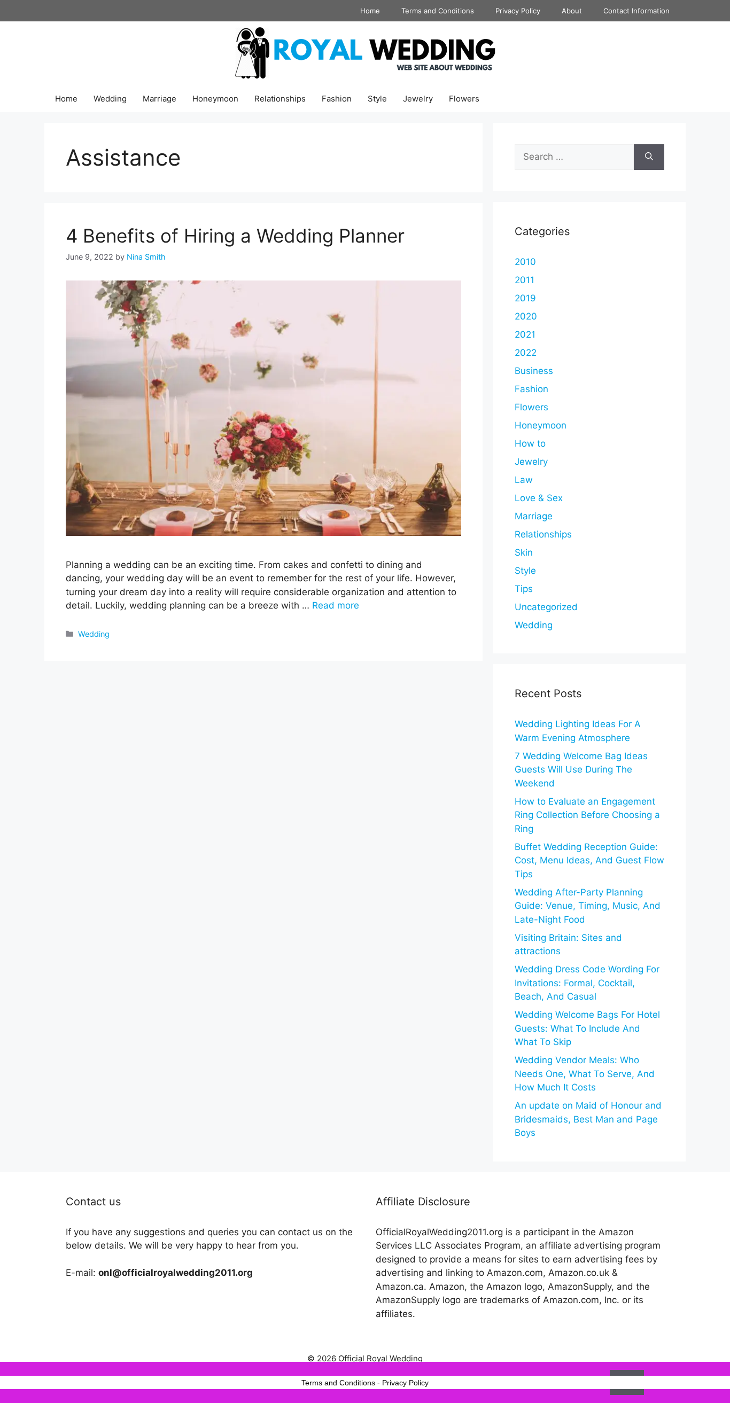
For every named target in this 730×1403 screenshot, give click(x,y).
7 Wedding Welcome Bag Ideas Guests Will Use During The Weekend (581, 770)
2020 (526, 316)
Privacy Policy (517, 10)
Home (370, 10)
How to (530, 443)
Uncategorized (546, 607)
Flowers (464, 98)
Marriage (159, 98)
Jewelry (418, 98)
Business (534, 370)
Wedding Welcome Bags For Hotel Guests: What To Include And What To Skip (587, 1028)
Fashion (337, 98)
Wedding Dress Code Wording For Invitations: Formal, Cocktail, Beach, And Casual (587, 983)
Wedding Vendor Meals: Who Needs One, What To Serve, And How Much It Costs (585, 1074)
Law (524, 479)
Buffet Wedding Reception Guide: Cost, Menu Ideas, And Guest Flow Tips (589, 860)
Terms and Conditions (437, 10)
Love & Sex (539, 498)
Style (377, 98)
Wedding (110, 98)
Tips (524, 588)
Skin (524, 552)
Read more (335, 605)
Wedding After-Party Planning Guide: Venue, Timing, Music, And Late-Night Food (588, 906)
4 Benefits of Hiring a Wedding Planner (235, 235)
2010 (525, 261)
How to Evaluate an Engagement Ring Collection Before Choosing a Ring (587, 815)
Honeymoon (215, 98)
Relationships (280, 98)
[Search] (649, 157)
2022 (526, 352)
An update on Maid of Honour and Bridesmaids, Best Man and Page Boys (588, 1119)
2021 (525, 334)
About (572, 10)
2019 (525, 298)
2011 (524, 280)
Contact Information (636, 10)
